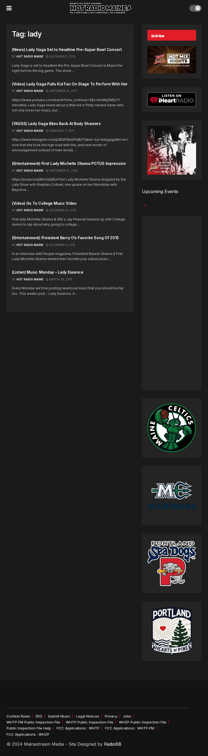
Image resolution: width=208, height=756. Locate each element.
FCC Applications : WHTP (78, 728)
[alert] (172, 204)
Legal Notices (87, 716)
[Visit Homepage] (100, 8)
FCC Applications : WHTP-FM (129, 728)
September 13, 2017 (62, 90)
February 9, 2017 (61, 130)
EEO (39, 716)
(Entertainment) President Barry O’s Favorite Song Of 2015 (65, 237)
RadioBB (112, 744)
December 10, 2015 (62, 210)
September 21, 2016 (62, 170)
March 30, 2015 (60, 279)
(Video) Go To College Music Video (44, 203)
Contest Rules (18, 716)
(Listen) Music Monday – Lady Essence (47, 272)
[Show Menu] (9, 8)
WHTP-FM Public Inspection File (33, 722)
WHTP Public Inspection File (89, 722)
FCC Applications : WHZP (27, 734)
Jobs (127, 716)
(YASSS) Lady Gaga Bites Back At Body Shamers (56, 123)
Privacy (111, 716)
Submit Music (59, 716)
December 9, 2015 (61, 244)
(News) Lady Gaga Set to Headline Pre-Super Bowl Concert (67, 49)
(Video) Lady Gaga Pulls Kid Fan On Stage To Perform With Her (70, 84)
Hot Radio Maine (30, 56)
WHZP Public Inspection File (142, 722)
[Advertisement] (171, 303)
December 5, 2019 (61, 56)
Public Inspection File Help (28, 728)
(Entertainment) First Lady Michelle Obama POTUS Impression (69, 163)
